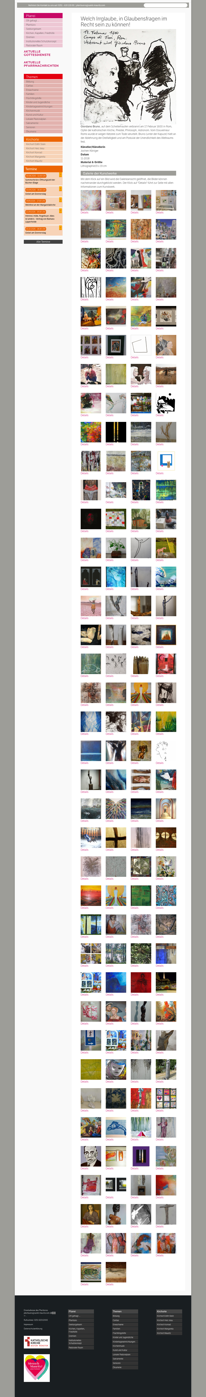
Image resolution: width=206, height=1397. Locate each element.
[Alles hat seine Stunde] (91, 721)
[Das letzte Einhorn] (116, 576)
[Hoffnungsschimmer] (91, 750)
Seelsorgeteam (33, 28)
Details (84, 212)
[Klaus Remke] (91, 1069)
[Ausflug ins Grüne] (116, 373)
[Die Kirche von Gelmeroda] (141, 721)
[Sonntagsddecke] (116, 518)
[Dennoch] (116, 258)
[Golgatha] (116, 837)
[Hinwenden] (91, 663)
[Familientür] (141, 866)
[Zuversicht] (166, 1011)
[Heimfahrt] (141, 1214)
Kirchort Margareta (35, 156)
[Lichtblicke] (116, 316)
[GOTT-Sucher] (166, 692)
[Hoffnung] (141, 692)
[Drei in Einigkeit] (166, 460)
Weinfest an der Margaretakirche (40, 204)
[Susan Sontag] (91, 1214)
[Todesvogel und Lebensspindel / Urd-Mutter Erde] (116, 1156)
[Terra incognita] (166, 316)
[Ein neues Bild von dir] (141, 373)
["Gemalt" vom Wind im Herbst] (91, 432)
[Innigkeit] (166, 345)
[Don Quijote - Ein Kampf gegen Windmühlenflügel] (166, 547)
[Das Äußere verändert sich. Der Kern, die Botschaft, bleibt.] (91, 345)
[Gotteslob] (91, 200)
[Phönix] (91, 402)
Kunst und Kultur (34, 114)
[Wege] (91, 1243)
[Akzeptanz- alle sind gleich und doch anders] (141, 1185)
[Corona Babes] (141, 489)
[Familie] (91, 1127)
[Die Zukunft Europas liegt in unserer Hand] (141, 316)
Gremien (30, 37)
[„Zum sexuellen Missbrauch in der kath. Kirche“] (166, 287)
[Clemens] (116, 460)
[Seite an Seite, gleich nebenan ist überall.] (141, 258)
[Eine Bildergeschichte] (166, 1243)
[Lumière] (116, 432)
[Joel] (91, 489)
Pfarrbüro (31, 24)
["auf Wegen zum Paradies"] (116, 808)
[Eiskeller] (166, 924)
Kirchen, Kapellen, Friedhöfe (40, 33)
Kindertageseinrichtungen (39, 106)
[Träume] (166, 373)
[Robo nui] (166, 229)
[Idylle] (166, 402)
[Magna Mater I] (116, 1214)
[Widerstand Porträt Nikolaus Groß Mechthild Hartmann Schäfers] (91, 1156)
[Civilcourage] (166, 576)
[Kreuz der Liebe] (116, 750)
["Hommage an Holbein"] (116, 1011)
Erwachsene (32, 89)
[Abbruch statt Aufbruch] (116, 1040)
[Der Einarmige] (166, 605)
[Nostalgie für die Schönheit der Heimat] (141, 460)
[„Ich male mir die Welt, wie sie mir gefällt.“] (116, 200)
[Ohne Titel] (141, 576)
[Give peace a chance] (141, 287)
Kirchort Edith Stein (36, 144)
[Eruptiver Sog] (116, 229)
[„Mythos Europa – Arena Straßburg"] (91, 837)
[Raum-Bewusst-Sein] (166, 808)
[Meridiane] (116, 692)
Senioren (30, 127)
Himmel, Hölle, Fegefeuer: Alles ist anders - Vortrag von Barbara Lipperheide (39, 218)
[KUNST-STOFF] (91, 258)
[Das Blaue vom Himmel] (116, 982)
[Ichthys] (116, 1127)
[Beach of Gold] (141, 1156)
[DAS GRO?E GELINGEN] (116, 489)
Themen (32, 77)
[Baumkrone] (141, 953)
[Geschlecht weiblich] (91, 229)
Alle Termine (43, 241)
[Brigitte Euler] (116, 924)
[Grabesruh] (141, 1040)
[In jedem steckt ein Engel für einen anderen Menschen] (116, 634)
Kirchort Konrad (34, 152)
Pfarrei (30, 16)
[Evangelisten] (91, 953)
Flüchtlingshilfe (33, 98)
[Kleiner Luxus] (166, 258)
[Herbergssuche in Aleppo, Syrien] (166, 1127)
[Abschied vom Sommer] (166, 1185)
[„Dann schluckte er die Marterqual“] (141, 924)
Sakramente (32, 123)
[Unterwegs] (91, 1040)
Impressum (28, 1324)
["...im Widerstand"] (116, 345)
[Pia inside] (91, 634)
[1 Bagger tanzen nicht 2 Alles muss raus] (116, 1185)
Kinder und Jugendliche (38, 102)
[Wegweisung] (141, 1098)
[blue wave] (116, 779)
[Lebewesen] (91, 1098)
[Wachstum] (91, 982)
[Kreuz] (141, 1069)
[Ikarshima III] (116, 1098)
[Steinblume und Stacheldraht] (141, 837)
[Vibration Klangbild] (91, 1272)
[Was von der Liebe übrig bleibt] (91, 1011)
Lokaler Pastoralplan (36, 119)
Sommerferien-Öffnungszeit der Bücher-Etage (40, 181)
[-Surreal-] (141, 547)
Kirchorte (32, 139)
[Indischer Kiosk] (141, 402)
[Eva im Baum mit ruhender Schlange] (166, 1069)
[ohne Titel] (116, 402)
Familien (30, 94)
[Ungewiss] (141, 605)
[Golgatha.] (166, 837)
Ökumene (31, 131)
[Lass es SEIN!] (141, 750)
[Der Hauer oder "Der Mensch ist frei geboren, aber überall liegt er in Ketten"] (91, 779)
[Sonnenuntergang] (141, 808)
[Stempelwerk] (116, 866)
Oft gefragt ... (32, 20)
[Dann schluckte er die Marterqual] (91, 692)
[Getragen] (166, 432)
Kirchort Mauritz (34, 160)
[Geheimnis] (141, 229)
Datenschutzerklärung (33, 1328)
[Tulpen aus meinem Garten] (166, 1156)
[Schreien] (91, 373)
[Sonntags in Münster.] (166, 200)
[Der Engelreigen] (166, 895)
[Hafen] (166, 663)
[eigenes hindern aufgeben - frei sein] (141, 345)
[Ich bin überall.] (91, 808)
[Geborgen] (166, 750)
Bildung (30, 81)
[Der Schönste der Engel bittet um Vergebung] (166, 1040)
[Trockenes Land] (91, 605)
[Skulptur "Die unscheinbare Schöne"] (141, 1011)
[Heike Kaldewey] (166, 953)
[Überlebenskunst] (166, 1098)
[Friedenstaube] (166, 779)
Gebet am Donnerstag (35, 193)
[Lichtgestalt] (91, 924)
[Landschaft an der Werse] (116, 953)
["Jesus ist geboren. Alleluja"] (91, 287)
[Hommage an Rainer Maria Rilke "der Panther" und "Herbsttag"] (141, 200)
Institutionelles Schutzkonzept (41, 41)
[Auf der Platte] (116, 1272)
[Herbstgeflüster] (116, 287)
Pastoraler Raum (34, 45)
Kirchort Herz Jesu (35, 148)
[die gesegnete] (91, 316)
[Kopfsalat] (116, 547)
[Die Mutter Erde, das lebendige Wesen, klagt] (141, 895)
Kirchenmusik (33, 110)
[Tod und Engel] (91, 576)
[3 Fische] (141, 779)
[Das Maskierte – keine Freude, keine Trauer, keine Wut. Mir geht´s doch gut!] (116, 1069)
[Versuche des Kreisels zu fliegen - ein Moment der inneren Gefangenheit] (91, 1185)
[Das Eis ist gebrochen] (141, 432)
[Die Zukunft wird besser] (116, 663)
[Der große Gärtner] (166, 866)
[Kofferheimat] (91, 547)
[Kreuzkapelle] (141, 518)
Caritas (29, 85)
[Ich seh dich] (141, 634)
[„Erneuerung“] (166, 634)
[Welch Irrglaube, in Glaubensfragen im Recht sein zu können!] (116, 721)
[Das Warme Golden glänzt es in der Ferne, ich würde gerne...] (91, 895)
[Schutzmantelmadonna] (116, 1243)
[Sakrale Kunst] (166, 982)
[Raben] (166, 518)
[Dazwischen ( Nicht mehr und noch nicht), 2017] (166, 721)
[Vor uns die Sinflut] (141, 1127)
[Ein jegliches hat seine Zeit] (141, 1243)
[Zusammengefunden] (166, 1214)
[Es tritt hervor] (141, 982)
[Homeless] (91, 460)
